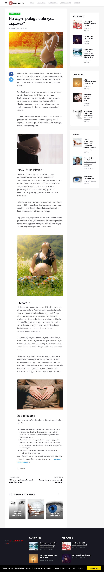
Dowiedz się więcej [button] (78, 568)
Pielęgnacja (53, 3)
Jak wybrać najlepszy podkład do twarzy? (88, 97)
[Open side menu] (6, 3)
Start (32, 3)
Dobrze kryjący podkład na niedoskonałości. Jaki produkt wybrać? (90, 162)
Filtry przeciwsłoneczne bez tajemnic (90, 82)
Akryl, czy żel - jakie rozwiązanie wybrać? (90, 24)
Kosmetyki (41, 3)
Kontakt (77, 3)
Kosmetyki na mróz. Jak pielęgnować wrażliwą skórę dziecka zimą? (89, 53)
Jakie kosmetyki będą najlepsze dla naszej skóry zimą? (21, 481)
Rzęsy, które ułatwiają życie (54, 515)
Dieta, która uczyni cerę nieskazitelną (17, 513)
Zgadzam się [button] (94, 568)
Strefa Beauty (65, 3)
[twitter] (11, 79)
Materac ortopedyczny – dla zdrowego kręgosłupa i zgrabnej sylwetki (36, 511)
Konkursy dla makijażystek (88, 37)
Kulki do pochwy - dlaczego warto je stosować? (50, 481)
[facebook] (11, 74)
